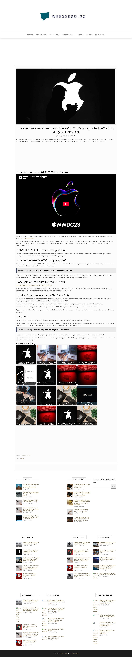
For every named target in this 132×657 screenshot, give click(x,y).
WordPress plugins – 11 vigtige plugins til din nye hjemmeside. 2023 (108, 624)
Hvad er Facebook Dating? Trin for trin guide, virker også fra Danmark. (56, 620)
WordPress (63, 653)
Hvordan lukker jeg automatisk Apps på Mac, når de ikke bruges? (31, 551)
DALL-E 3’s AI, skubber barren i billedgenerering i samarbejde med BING (31, 486)
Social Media (54, 35)
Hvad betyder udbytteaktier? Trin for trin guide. (81, 510)
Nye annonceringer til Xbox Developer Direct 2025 (107, 543)
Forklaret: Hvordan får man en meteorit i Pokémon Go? (108, 574)
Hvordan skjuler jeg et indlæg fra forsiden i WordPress (107, 632)
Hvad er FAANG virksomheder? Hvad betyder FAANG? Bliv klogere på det (82, 494)
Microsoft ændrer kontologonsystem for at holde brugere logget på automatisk (31, 609)
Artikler (28, 455)
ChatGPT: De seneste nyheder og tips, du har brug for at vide (31, 494)
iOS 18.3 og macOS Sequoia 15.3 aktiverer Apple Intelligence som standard (31, 559)
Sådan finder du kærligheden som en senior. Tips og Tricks (56, 602)
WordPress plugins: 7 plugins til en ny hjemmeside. (107, 615)
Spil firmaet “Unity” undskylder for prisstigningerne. (108, 558)
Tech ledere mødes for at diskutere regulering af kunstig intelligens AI (31, 509)
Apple (24, 455)
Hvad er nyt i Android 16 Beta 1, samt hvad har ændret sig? (81, 551)
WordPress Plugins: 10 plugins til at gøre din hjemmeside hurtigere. (107, 602)
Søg (94, 482)
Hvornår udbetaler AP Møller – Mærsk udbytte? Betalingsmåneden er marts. (82, 519)
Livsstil (80, 35)
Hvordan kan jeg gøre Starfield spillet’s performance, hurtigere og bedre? (108, 567)
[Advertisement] (66, 52)
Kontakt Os (99, 35)
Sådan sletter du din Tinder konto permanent (56, 637)
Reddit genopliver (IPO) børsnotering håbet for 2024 (29, 575)
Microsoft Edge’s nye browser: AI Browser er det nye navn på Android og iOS (31, 567)
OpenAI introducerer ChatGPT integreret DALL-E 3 (30, 501)
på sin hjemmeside (28, 238)
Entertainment (68, 35)
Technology (41, 35)
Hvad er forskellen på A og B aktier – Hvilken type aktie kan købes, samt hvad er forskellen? (82, 502)
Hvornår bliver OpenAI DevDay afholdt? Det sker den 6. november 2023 (31, 517)
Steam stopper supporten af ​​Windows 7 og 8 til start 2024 (108, 551)
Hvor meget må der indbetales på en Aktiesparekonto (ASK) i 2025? (82, 486)
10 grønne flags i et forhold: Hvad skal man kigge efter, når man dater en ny (56, 610)
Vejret (89, 35)
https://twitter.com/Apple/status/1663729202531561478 (34, 285)
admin (73, 136)
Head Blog (75, 653)
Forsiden (30, 35)
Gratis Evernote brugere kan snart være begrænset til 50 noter (82, 575)
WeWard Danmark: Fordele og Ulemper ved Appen (31, 543)
